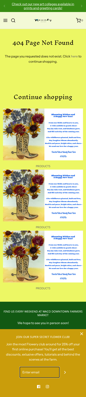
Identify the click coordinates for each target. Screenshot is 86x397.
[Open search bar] (15, 20)
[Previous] (4, 6)
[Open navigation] (5, 20)
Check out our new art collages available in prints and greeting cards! (43, 6)
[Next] (81, 6)
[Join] (65, 372)
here (74, 56)
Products (43, 166)
